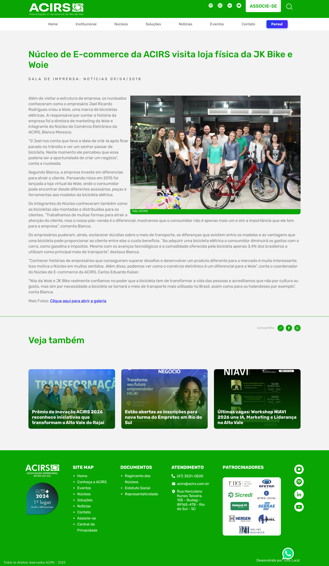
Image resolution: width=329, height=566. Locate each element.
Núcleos (121, 24)
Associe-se (263, 6)
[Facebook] (289, 328)
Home (53, 24)
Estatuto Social (137, 488)
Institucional (86, 24)
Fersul (277, 24)
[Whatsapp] (288, 555)
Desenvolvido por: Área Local (277, 560)
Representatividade (141, 494)
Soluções (153, 24)
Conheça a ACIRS (92, 482)
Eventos (217, 24)
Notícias (185, 24)
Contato (248, 24)
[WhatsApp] (297, 328)
